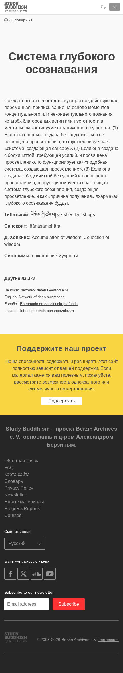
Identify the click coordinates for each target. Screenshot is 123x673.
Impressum (108, 639)
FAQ (8, 467)
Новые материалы (24, 501)
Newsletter (15, 494)
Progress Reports (22, 508)
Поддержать (61, 400)
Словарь (13, 481)
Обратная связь (21, 460)
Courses (12, 515)
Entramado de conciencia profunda (49, 304)
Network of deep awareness (42, 297)
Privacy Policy (18, 488)
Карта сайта (17, 474)
